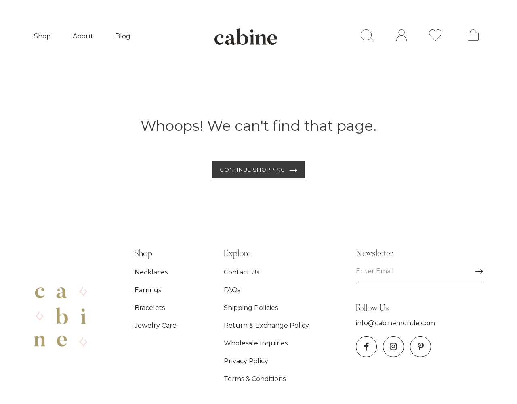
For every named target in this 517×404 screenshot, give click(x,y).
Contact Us (241, 272)
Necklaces (151, 272)
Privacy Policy (246, 361)
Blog (122, 36)
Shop (42, 36)
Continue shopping (253, 169)
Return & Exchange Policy (266, 325)
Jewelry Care (156, 325)
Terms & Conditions (255, 379)
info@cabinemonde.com (395, 323)
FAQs (232, 290)
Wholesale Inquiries (256, 343)
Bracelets (150, 308)
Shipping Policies (251, 308)
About (83, 36)
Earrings (148, 290)
